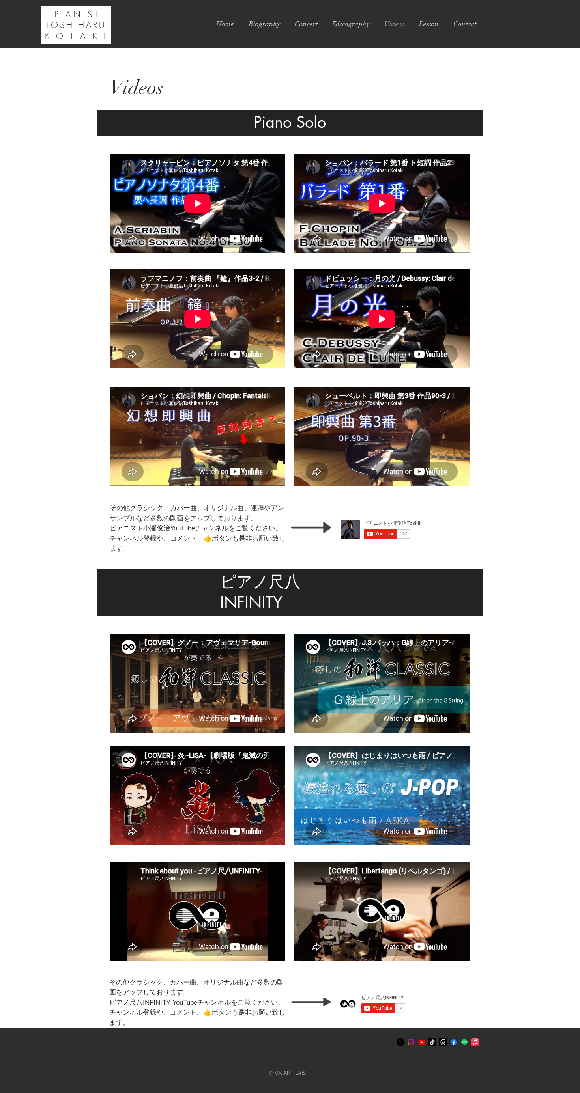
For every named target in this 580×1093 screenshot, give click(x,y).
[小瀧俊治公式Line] (464, 1042)
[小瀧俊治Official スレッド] (443, 1042)
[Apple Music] (475, 1042)
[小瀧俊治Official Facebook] (454, 1042)
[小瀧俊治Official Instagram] (411, 1042)
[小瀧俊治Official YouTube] (422, 1042)
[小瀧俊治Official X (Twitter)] (400, 1042)
